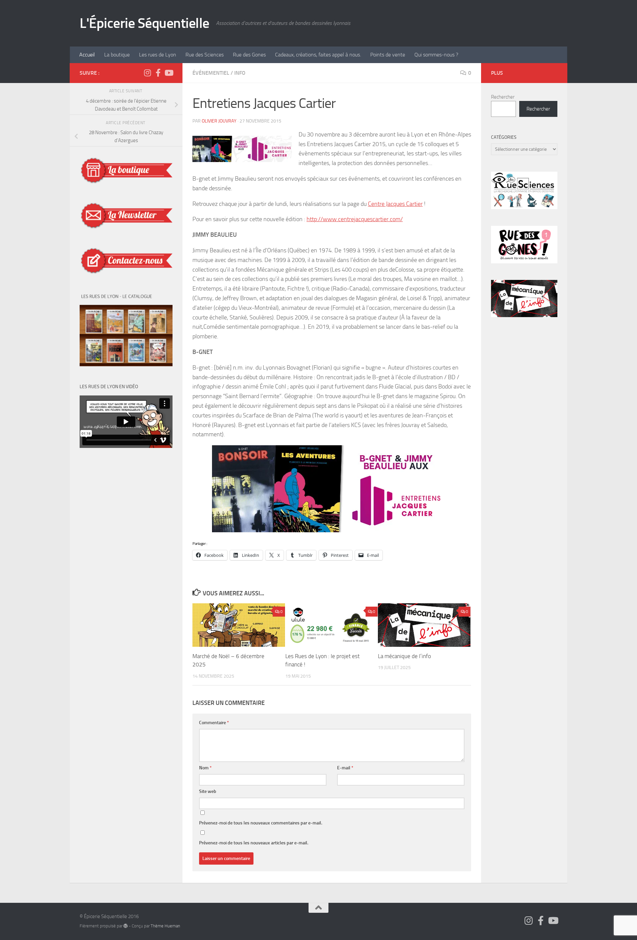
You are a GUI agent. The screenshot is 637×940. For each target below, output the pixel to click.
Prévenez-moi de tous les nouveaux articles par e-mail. (253, 843)
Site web (207, 791)
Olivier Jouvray (219, 121)
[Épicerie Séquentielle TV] (169, 73)
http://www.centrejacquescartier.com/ (355, 219)
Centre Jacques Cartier (395, 204)
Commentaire (214, 723)
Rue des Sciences (204, 54)
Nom (205, 768)
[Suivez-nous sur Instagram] (147, 73)
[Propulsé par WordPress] (125, 926)
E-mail (345, 768)
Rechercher (503, 97)
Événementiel (210, 73)
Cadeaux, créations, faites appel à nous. (318, 54)
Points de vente (387, 54)
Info (240, 73)
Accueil (87, 54)
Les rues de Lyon (157, 54)
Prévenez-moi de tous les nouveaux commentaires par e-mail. (260, 823)
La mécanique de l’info (404, 656)
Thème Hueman (165, 925)
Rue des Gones (249, 54)
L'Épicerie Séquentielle (144, 23)
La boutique (117, 54)
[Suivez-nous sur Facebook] (158, 73)
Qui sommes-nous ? (436, 54)
